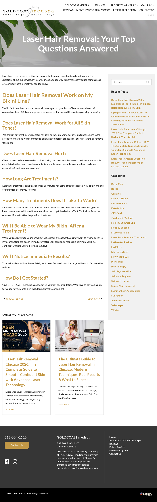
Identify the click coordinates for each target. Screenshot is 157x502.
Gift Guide (117, 212)
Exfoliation (117, 208)
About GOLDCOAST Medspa (125, 440)
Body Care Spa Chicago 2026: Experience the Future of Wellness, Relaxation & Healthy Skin (131, 103)
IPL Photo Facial (120, 232)
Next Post (94, 299)
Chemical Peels (119, 198)
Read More (11, 409)
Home (112, 437)
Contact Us (146, 10)
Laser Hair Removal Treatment (128, 237)
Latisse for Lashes (121, 242)
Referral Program (124, 10)
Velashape (117, 305)
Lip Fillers (116, 246)
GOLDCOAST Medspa (77, 5)
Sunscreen (117, 295)
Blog (151, 15)
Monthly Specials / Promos (93, 10)
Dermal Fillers (119, 203)
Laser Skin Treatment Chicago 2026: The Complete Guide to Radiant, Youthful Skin (128, 133)
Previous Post (14, 299)
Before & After (117, 446)
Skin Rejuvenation (121, 271)
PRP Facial (117, 261)
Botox (115, 188)
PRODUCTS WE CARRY (123, 5)
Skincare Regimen (121, 276)
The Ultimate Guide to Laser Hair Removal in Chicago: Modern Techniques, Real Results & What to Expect (79, 369)
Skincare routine (120, 280)
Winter (115, 310)
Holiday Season (120, 227)
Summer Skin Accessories (125, 290)
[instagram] (15, 472)
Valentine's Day (120, 300)
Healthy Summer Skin (123, 222)
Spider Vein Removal (123, 285)
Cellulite (116, 193)
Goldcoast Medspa (122, 217)
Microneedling (119, 251)
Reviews (68, 10)
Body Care (117, 183)
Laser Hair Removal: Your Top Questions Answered (78, 43)
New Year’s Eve (120, 256)
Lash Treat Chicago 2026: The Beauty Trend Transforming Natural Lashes (128, 162)
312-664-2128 (16, 437)
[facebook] (8, 472)
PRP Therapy (118, 266)
